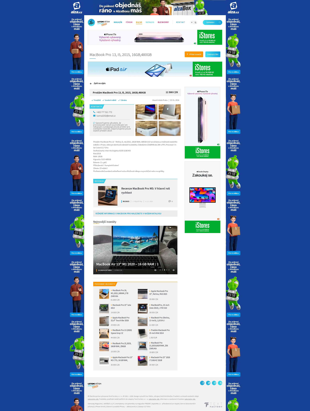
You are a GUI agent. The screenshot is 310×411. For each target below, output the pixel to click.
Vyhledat (210, 22)
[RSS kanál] (220, 383)
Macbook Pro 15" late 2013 (121, 306)
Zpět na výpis (100, 83)
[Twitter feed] (208, 383)
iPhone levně (100, 406)
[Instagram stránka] (214, 383)
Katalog (150, 22)
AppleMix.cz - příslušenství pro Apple (165, 404)
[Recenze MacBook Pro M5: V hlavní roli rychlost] (107, 196)
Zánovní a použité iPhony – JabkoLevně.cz (121, 406)
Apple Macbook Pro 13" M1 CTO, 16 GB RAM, (122, 359)
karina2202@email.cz (106, 115)
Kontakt (180, 22)
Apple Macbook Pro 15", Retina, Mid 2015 (158, 292)
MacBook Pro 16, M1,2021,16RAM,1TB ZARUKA (119, 293)
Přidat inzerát (194, 54)
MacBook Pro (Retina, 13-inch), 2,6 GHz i (159, 319)
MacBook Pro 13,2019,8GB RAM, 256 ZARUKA (158, 345)
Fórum (129, 22)
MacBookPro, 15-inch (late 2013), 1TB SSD (159, 306)
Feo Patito (149, 396)
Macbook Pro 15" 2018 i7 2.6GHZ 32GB (159, 359)
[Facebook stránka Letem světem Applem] (202, 383)
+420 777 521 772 (104, 112)
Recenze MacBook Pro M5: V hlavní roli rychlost (145, 190)
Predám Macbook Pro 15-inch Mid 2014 (159, 331)
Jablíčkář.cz (107, 404)
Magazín (118, 22)
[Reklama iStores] (155, 37)
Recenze (126, 201)
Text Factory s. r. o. (116, 396)
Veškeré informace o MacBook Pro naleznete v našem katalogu (128, 213)
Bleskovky (163, 22)
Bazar (139, 22)
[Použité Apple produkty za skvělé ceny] (99, 22)
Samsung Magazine (95, 404)
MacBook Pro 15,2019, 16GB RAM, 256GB (121, 345)
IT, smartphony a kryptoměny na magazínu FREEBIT (132, 404)
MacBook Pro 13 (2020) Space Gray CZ (121, 331)
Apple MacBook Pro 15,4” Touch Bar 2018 (120, 319)
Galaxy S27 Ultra (144, 406)
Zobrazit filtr (212, 54)
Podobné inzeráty (105, 284)
